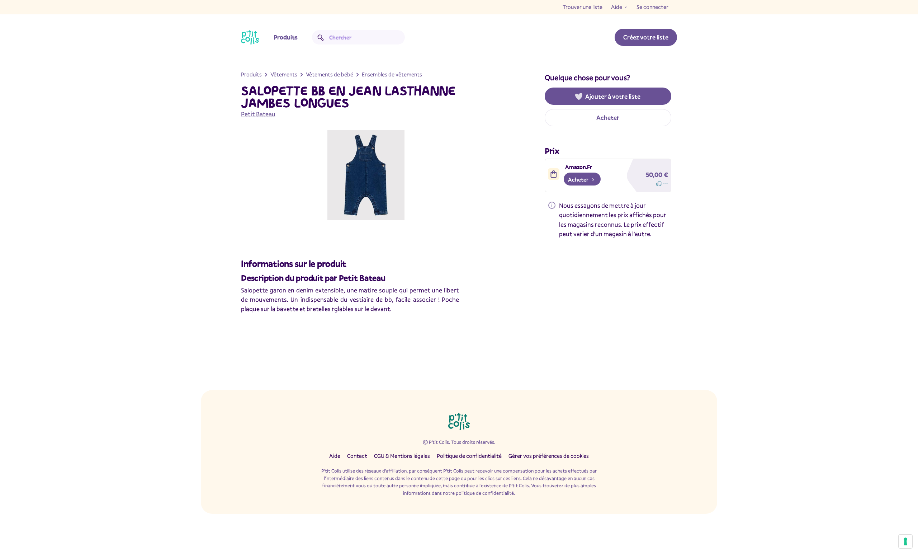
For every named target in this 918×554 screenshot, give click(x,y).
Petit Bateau (258, 114)
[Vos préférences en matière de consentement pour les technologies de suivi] (905, 541)
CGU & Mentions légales (402, 455)
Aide (616, 6)
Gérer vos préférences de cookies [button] (548, 455)
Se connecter (652, 6)
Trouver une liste (582, 6)
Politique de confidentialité (469, 455)
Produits (286, 37)
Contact (357, 455)
